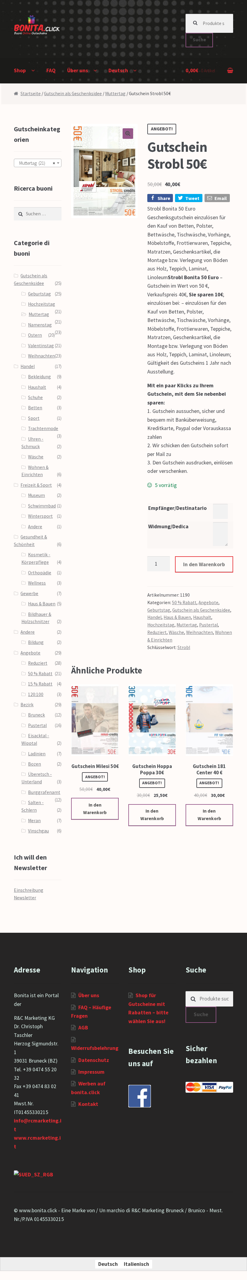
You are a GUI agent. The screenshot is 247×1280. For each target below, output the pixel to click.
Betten (35, 408)
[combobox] (37, 163)
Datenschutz (93, 1060)
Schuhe (35, 397)
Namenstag (40, 325)
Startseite (30, 93)
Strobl (183, 647)
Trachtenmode (43, 428)
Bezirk (26, 704)
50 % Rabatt (184, 602)
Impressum (91, 1072)
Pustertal (208, 625)
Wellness (37, 583)
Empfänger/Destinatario (177, 508)
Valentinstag (41, 345)
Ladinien (36, 754)
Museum (36, 495)
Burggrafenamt (44, 792)
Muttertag (115, 93)
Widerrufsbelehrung (94, 1048)
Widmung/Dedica (168, 526)
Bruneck (36, 715)
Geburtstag (158, 610)
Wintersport (40, 516)
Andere (35, 526)
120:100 (35, 694)
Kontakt (88, 1104)
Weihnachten (199, 632)
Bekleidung (39, 376)
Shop (20, 70)
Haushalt (202, 617)
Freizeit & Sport (36, 485)
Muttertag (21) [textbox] (36, 163)
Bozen (34, 764)
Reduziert (157, 632)
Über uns (77, 70)
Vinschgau (38, 831)
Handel (154, 617)
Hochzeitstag (160, 625)
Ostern (35, 335)
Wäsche (176, 632)
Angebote (208, 602)
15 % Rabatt (40, 684)
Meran (34, 820)
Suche (199, 39)
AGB (83, 1027)
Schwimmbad (42, 506)
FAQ (50, 70)
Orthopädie (39, 573)
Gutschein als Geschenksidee (73, 93)
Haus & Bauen (177, 617)
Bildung (36, 642)
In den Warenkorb (204, 564)
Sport (33, 418)
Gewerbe (29, 593)
